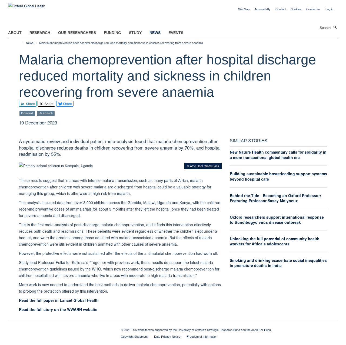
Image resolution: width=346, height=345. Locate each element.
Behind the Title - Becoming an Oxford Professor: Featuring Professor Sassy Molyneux (275, 198)
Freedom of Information (202, 336)
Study (135, 33)
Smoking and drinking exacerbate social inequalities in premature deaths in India (278, 263)
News (155, 33)
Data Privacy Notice (167, 336)
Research (39, 33)
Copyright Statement (134, 336)
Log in (329, 9)
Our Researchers (77, 33)
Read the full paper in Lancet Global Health (59, 300)
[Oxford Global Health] (26, 3)
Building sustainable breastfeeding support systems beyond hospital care (278, 176)
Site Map (243, 9)
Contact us (313, 9)
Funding (112, 33)
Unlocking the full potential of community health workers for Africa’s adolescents (275, 241)
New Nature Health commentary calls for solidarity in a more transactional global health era (278, 154)
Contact (280, 9)
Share (30, 103)
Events (175, 33)
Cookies (296, 9)
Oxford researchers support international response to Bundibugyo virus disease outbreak (277, 219)
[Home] (19, 43)
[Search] (335, 27)
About (15, 33)
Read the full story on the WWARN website (58, 309)
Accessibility (262, 9)
